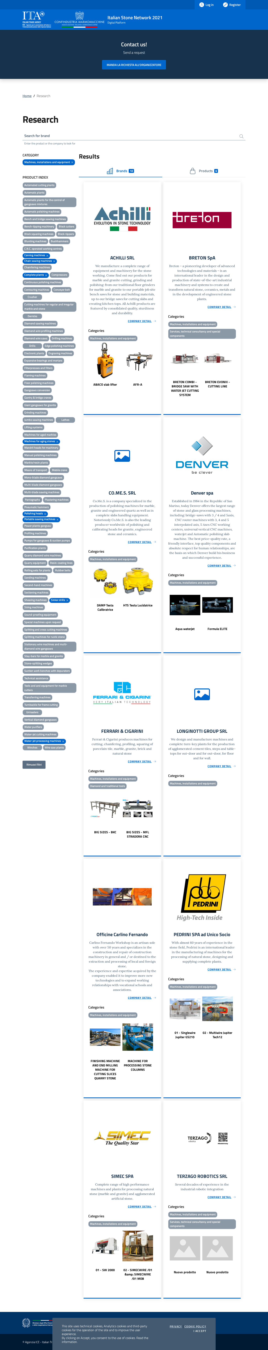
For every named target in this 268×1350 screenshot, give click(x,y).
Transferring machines (37, 697)
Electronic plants (34, 353)
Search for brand (37, 135)
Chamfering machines (37, 267)
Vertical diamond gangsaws (40, 719)
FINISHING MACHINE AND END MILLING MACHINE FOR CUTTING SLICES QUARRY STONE (105, 1070)
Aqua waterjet (185, 628)
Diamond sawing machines (40, 323)
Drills (32, 346)
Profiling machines (35, 533)
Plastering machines (57, 499)
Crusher (32, 297)
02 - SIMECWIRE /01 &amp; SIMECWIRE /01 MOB (137, 1274)
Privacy (176, 1326)
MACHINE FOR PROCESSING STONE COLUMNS (138, 1065)
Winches (32, 747)
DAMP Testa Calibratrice (105, 607)
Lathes (65, 420)
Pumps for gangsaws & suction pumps (47, 540)
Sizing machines (33, 607)
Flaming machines (35, 375)
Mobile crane (59, 470)
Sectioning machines (36, 592)
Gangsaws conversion (37, 390)
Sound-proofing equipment (40, 614)
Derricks (32, 316)
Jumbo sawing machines (38, 420)
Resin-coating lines (61, 563)
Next (159, 365)
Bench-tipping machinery (39, 226)
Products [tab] (208, 170)
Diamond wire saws (35, 338)
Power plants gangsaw (37, 526)
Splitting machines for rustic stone (44, 637)
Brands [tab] (124, 170)
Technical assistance (36, 678)
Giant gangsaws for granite (40, 405)
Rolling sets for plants (37, 570)
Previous (85, 365)
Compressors (59, 275)
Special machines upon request (42, 622)
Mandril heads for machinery (41, 447)
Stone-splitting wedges (38, 663)
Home (27, 96)
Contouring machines (36, 290)
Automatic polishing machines (42, 211)
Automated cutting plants (39, 185)
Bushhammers (59, 241)
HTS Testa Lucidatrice (137, 605)
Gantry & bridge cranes (37, 397)
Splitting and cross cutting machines (45, 629)
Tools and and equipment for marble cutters (45, 688)
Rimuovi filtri (34, 764)
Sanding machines (35, 577)
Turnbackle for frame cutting (41, 705)
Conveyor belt (62, 290)
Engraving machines (60, 353)
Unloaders (32, 712)
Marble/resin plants (36, 462)
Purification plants (35, 548)
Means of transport (35, 470)
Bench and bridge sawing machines (45, 219)
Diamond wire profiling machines (43, 331)
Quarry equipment (35, 563)
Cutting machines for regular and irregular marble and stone (49, 306)
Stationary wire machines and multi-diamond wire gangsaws (45, 646)
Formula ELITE (217, 628)
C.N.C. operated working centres (43, 248)
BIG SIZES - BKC (105, 832)
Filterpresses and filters (38, 368)
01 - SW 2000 (105, 1270)
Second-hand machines (38, 585)
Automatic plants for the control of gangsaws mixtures (44, 202)
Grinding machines (35, 412)
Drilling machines (62, 338)
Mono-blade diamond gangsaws (43, 477)
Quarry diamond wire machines (42, 555)
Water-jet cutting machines (40, 734)
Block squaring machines (39, 234)
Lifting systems (33, 427)
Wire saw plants (54, 747)
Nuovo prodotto (185, 1272)
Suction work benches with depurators (47, 671)
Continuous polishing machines (42, 282)
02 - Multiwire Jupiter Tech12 (217, 1034)
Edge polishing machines (59, 346)
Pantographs (32, 499)
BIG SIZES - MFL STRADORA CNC (137, 834)
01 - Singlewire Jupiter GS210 (185, 1034)
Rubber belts (63, 570)
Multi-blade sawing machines (41, 492)
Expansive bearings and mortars (43, 360)
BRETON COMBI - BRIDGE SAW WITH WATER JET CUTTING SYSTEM (185, 388)
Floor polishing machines (39, 383)
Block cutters (66, 226)
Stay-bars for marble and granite (43, 656)
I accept (199, 1331)
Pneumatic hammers (36, 507)
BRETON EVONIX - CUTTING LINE (217, 384)
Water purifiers (33, 727)
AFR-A (137, 384)
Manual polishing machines (40, 455)
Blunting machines (35, 241)
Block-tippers (66, 234)
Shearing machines (35, 600)
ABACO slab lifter (105, 384)
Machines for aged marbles (40, 435)
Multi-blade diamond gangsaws (43, 485)
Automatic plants (34, 192)
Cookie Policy (195, 1326)
